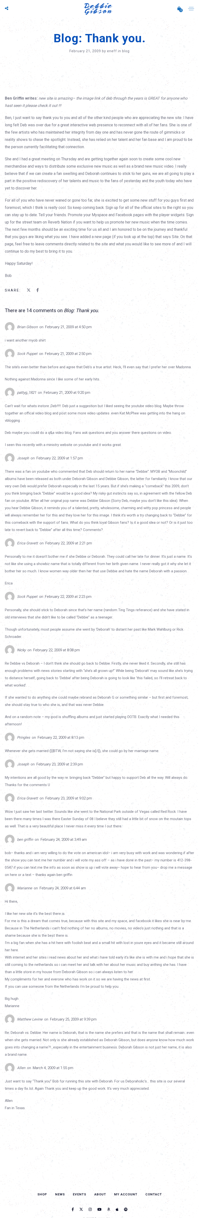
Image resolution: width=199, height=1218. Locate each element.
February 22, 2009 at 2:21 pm (68, 543)
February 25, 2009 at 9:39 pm (73, 1019)
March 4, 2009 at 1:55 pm (53, 1068)
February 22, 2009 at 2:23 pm (68, 596)
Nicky (21, 650)
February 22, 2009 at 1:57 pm (59, 458)
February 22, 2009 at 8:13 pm (61, 737)
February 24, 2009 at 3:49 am (64, 839)
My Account (125, 1194)
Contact (153, 1194)
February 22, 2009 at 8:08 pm (56, 650)
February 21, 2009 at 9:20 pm (67, 392)
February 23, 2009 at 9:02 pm (68, 798)
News (60, 1194)
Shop (42, 1194)
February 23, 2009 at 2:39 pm (59, 764)
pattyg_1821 (26, 392)
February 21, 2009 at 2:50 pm (68, 354)
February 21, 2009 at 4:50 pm (68, 327)
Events (79, 1194)
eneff (112, 51)
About (100, 1194)
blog (126, 51)
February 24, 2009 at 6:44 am (63, 888)
